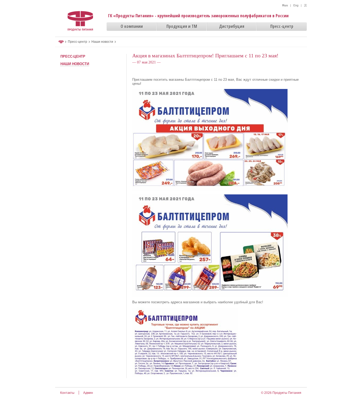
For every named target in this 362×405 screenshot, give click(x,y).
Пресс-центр (281, 26)
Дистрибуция (231, 26)
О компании (132, 26)
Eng (295, 5)
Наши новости (102, 42)
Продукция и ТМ (181, 26)
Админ (88, 393)
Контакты (67, 393)
